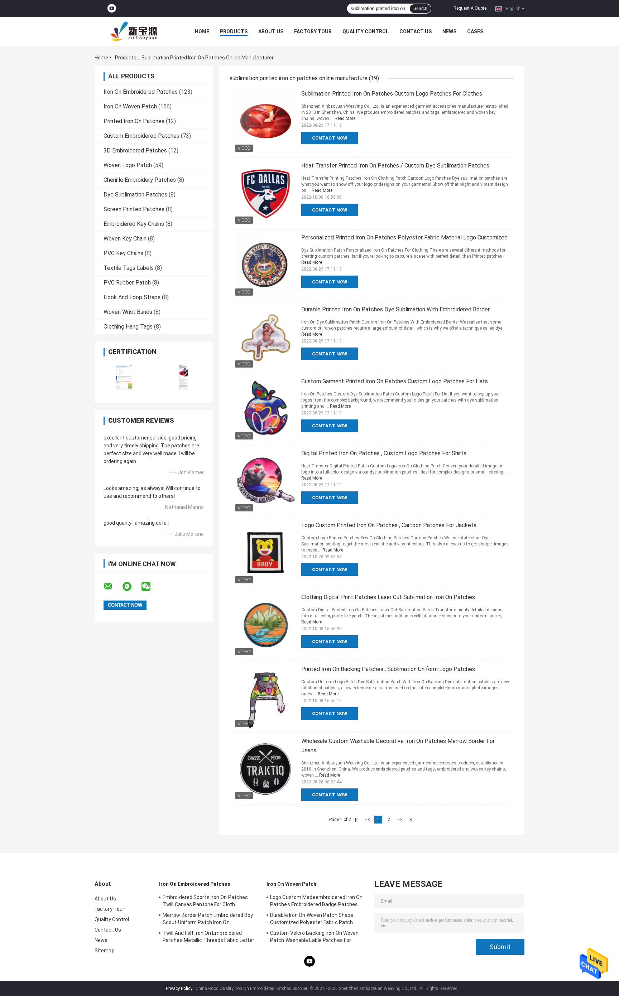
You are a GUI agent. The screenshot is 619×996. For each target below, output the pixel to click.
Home (202, 31)
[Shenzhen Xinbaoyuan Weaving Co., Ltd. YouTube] (111, 8)
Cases (475, 31)
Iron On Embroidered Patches (141, 91)
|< (357, 819)
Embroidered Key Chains (134, 223)
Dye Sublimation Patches (135, 194)
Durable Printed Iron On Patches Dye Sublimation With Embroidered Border (395, 309)
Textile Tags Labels (129, 267)
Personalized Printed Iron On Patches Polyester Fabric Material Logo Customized (404, 237)
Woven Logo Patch (128, 165)
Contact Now (329, 138)
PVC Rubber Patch (127, 282)
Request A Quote (470, 8)
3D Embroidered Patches (135, 150)
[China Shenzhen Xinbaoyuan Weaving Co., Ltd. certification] (124, 377)
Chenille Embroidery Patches (140, 179)
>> (399, 819)
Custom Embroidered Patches (141, 135)
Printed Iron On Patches (134, 121)
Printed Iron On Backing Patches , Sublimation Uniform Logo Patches (388, 669)
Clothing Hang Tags (128, 326)
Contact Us (415, 31)
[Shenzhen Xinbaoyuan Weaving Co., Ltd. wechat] (150, 586)
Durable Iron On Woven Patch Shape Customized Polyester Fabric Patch (311, 918)
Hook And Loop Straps (132, 297)
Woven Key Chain (125, 238)
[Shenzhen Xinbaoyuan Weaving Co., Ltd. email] (112, 586)
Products (234, 31)
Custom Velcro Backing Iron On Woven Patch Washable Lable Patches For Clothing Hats (314, 937)
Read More (345, 118)
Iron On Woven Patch (130, 106)
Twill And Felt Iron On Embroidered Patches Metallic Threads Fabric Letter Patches (208, 937)
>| (410, 819)
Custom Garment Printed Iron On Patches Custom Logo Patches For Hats (394, 381)
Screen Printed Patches (134, 209)
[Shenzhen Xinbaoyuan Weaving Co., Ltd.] (134, 31)
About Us (270, 31)
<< (367, 819)
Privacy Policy (179, 988)
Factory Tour (313, 31)
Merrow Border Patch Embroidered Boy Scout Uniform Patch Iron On (208, 918)
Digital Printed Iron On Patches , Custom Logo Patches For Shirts (383, 453)
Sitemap (105, 950)
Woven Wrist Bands (128, 311)
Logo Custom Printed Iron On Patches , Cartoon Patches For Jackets (388, 525)
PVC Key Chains (123, 253)
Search (420, 8)
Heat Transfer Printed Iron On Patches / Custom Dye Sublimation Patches (395, 165)
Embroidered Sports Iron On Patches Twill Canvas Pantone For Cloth (205, 900)
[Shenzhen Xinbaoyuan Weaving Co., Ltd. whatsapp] (131, 586)
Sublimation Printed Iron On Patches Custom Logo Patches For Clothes (391, 93)
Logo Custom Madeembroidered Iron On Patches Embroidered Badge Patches (316, 900)
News (449, 31)
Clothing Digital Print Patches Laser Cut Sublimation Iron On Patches (388, 597)
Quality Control (365, 31)
